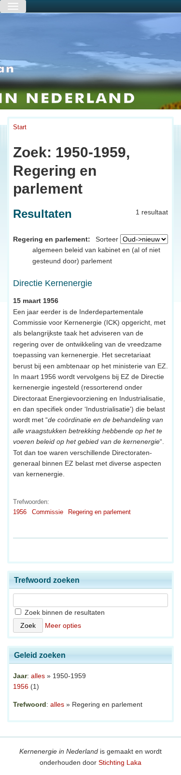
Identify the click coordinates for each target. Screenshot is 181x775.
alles (38, 676)
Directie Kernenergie (52, 283)
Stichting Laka (119, 762)
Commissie (47, 512)
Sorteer (107, 239)
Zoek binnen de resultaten (64, 612)
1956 (20, 512)
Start (20, 127)
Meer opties (63, 625)
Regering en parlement (99, 512)
